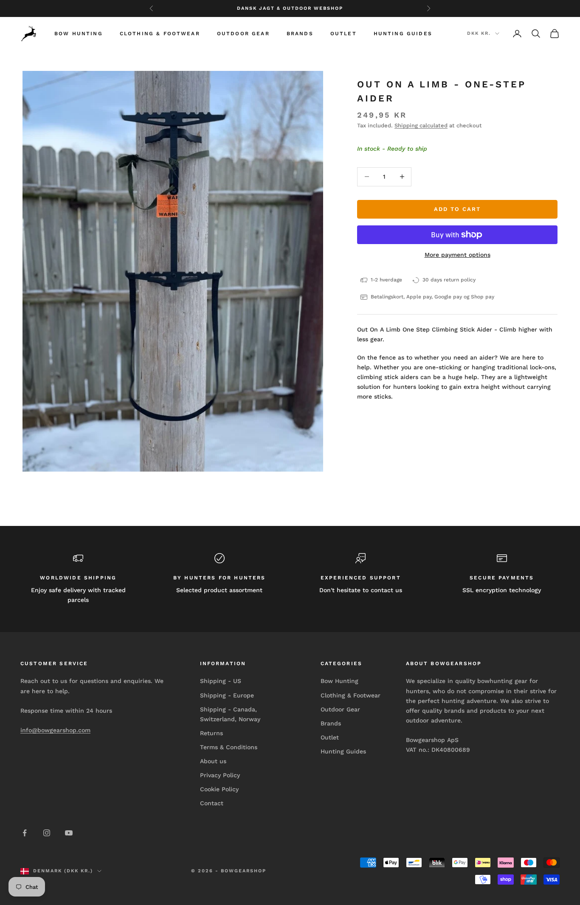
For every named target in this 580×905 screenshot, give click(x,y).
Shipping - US (220, 680)
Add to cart (457, 209)
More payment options (457, 254)
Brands (300, 34)
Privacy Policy (220, 775)
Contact (211, 803)
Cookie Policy (219, 789)
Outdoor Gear (243, 34)
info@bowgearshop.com (55, 730)
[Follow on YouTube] (69, 833)
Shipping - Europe (227, 695)
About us (213, 761)
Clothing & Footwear (160, 34)
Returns (211, 733)
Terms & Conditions (228, 747)
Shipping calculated (421, 125)
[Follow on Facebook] (24, 833)
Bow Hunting (78, 34)
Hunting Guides (403, 34)
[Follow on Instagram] (46, 833)
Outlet (343, 34)
